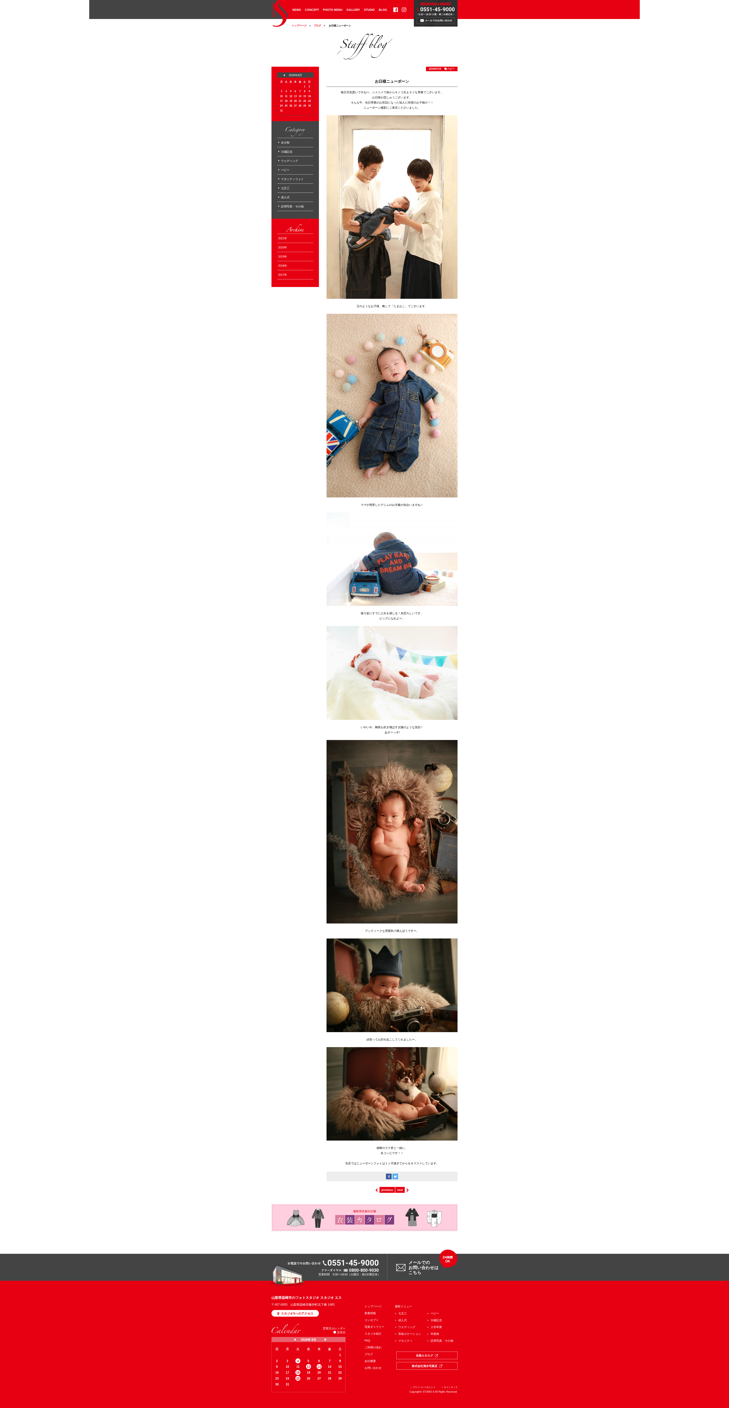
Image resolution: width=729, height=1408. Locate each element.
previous (387, 1189)
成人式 (285, 197)
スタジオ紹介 (373, 1333)
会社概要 (370, 1361)
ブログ (317, 25)
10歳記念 (287, 151)
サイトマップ (451, 1387)
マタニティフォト (292, 179)
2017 (281, 274)
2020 (281, 247)
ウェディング (289, 160)
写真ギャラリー (374, 1326)
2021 (281, 238)
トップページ (299, 25)
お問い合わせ (373, 1367)
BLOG (383, 9)
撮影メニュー (403, 1306)
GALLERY (353, 9)
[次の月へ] (325, 1339)
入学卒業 (436, 1327)
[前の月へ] (295, 1339)
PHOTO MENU (332, 9)
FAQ (367, 1340)
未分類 (285, 142)
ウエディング (406, 1327)
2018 (281, 265)
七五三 (285, 188)
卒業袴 (435, 1333)
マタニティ (405, 1340)
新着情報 (370, 1313)
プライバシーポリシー (424, 1387)
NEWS (296, 9)
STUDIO (369, 9)
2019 (281, 256)
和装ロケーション (409, 1333)
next (400, 1189)
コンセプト (371, 1320)
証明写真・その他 (292, 206)
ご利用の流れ (373, 1347)
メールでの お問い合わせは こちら (424, 1267)
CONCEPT (312, 9)
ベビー (451, 68)
